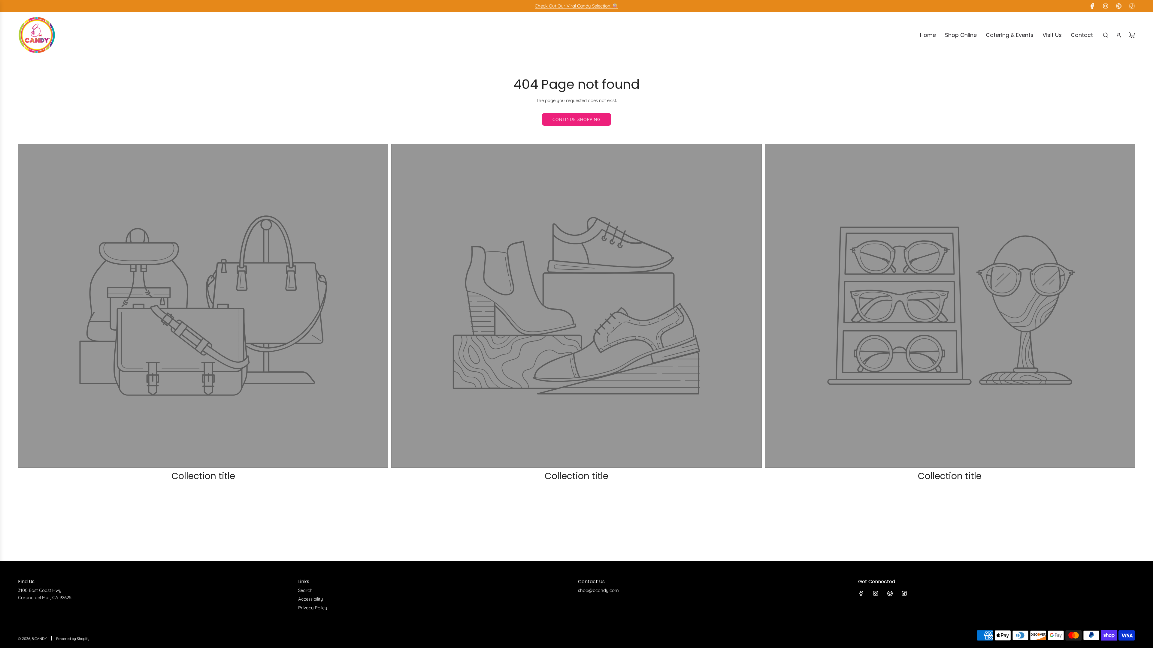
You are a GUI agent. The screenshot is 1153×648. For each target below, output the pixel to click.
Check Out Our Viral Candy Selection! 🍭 (576, 6)
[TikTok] (1132, 6)
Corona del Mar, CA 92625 (44, 597)
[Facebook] (1092, 6)
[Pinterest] (1118, 6)
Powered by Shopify (72, 638)
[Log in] (1118, 35)
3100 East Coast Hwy (40, 590)
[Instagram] (1105, 6)
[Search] (1105, 35)
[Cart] (1132, 35)
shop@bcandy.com (598, 590)
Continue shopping (576, 119)
